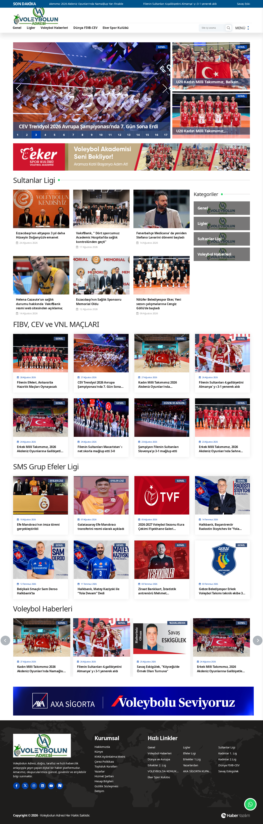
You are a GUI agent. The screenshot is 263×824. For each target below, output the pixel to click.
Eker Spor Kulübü (116, 28)
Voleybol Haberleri (54, 28)
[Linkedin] (42, 785)
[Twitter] (25, 785)
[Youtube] (51, 785)
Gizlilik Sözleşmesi (106, 786)
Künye (99, 751)
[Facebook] (16, 785)
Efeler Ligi (189, 753)
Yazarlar (100, 771)
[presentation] (19, 88)
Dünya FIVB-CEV (85, 28)
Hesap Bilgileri (104, 781)
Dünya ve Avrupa (159, 759)
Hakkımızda (102, 747)
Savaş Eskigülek (228, 771)
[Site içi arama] (228, 28)
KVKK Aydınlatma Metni (110, 756)
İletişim (99, 791)
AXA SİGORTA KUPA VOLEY (196, 771)
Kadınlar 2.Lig (227, 759)
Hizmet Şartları (104, 776)
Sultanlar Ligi (226, 747)
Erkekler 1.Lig (192, 759)
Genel (17, 28)
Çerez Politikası (104, 761)
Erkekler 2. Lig (157, 765)
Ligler (31, 28)
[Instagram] (33, 785)
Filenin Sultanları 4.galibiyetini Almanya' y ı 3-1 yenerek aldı (127, 4)
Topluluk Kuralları (106, 766)
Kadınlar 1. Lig (227, 753)
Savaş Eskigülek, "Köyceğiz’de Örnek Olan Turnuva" (216, 4)
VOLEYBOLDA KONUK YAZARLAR (162, 771)
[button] (17, 134)
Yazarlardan (190, 765)
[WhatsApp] (250, 804)
